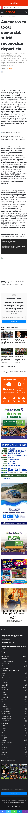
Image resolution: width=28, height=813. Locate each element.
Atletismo (5, 663)
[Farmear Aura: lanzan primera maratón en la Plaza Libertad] (7, 334)
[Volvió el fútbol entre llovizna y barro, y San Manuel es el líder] (23, 777)
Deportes (5, 680)
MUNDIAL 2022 (7, 721)
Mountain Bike (7, 718)
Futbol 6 (5, 690)
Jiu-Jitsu (5, 702)
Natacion (5, 723)
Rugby (4, 738)
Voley (4, 754)
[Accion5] (14, 3)
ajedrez (4, 659)
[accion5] (10, 12)
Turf (3, 749)
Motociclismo (6, 714)
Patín (4, 730)
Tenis (4, 740)
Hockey (4, 699)
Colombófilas (6, 678)
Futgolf (4, 692)
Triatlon (4, 747)
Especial (5, 685)
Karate (4, 704)
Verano (4, 752)
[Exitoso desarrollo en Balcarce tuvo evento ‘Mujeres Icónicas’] (14, 777)
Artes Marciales (7, 661)
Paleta (4, 728)
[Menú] (2, 12)
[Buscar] (26, 12)
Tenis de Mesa (7, 742)
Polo (3, 735)
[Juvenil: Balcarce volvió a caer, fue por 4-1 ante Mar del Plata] (14, 766)
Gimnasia (5, 694)
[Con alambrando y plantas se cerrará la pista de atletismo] (5, 766)
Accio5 (5, 802)
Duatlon (5, 682)
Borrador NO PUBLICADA (11, 671)
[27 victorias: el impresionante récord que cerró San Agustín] (21, 351)
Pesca (4, 733)
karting (4, 706)
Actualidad (11, 17)
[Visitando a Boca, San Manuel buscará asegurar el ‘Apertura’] (5, 777)
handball (5, 697)
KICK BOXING (6, 709)
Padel (4, 726)
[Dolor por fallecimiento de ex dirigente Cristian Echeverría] (21, 334)
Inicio (4, 17)
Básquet (5, 668)
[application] (14, 246)
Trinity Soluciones (20, 802)
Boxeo (4, 673)
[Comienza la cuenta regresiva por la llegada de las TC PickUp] (7, 351)
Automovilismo (7, 666)
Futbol (4, 687)
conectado (22, 371)
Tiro (3, 745)
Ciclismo (5, 675)
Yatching (5, 757)
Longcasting (6, 711)
